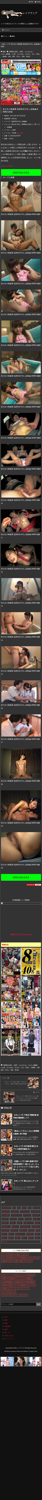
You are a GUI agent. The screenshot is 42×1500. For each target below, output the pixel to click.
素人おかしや (19, 1275)
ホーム (5, 36)
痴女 (3, 1238)
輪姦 (13, 36)
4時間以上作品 (13, 51)
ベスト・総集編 (5, 54)
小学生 (31, 1230)
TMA (4, 1285)
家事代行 (14, 1230)
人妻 (19, 1223)
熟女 (10, 1234)
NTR (24, 1208)
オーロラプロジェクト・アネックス (14, 1295)
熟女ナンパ (20, 1234)
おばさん (5, 1211)
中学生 (4, 1223)
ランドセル (20, 54)
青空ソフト (13, 1285)
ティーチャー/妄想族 (24, 1278)
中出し (38, 54)
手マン (18, 56)
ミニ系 (14, 54)
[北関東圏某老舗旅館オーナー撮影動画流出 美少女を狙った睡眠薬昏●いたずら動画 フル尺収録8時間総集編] (11, 988)
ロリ (33, 54)
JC (14, 1208)
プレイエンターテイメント (19, 1288)
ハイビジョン (16, 1215)
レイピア (32, 1285)
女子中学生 (24, 1226)
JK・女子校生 (21, 1258)
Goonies (22, 1285)
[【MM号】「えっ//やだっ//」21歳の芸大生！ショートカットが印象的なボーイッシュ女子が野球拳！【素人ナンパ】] (34, 1361)
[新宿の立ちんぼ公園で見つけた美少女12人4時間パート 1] (31, 1015)
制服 (37, 1223)
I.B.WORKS (6, 1208)
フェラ (4, 1219)
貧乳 (30, 1238)
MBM (4, 1278)
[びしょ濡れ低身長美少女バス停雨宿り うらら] (11, 1042)
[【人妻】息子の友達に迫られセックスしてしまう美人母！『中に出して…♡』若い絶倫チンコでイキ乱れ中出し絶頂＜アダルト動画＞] (20, 1361)
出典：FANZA (6, 166)
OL (30, 1208)
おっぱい (36, 1208)
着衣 (17, 1238)
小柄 (9, 56)
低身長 (4, 56)
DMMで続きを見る (21, 172)
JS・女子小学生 (7, 1258)
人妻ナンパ (28, 1223)
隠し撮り (5, 1242)
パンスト (36, 1215)
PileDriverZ (19, 1282)
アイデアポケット (8, 1292)
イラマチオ (24, 1211)
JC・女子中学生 (7, 1254)
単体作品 (5, 1226)
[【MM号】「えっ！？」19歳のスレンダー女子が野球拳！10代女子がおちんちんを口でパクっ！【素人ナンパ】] (7, 1361)
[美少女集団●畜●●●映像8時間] (11, 961)
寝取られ (23, 1230)
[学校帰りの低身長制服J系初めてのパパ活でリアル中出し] (31, 988)
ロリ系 (28, 1219)
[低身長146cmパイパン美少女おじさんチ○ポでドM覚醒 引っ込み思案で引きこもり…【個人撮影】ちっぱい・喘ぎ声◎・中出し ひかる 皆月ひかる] (31, 1042)
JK (19, 1208)
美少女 (28, 56)
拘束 (23, 56)
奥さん (14, 1226)
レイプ (13, 1219)
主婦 (12, 1223)
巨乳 (13, 56)
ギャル (29, 1261)
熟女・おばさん (22, 1254)
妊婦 (3, 1261)
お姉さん (15, 1211)
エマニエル (35, 1211)
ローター (27, 54)
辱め (37, 1238)
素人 (23, 1238)
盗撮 (10, 1238)
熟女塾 (29, 1234)
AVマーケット (7, 1275)
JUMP (21, 51)
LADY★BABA (7, 1282)
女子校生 (35, 1226)
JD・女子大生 (34, 1258)
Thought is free (33, 1351)
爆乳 (37, 1234)
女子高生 (5, 1230)
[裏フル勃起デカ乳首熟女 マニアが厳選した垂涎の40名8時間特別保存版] (31, 961)
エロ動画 (5, 1215)
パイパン (27, 1215)
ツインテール (28, 51)
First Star (30, 1275)
